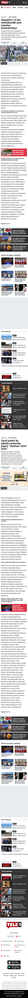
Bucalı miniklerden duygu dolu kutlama (19, 266)
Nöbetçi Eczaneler (7, 941)
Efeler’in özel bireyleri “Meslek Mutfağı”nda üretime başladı (20, 280)
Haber (14, 7)
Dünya (23, 973)
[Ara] (23, 2)
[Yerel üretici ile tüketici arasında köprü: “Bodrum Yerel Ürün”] (14, 478)
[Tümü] (26, 331)
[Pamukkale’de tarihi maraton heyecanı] (7, 274)
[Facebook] (8, 936)
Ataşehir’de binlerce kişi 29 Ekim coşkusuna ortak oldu (7, 267)
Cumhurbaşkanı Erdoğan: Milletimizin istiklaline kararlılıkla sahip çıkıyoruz (19, 354)
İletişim (14, 977)
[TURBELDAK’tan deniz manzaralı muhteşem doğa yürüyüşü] (7, 287)
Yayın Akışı (21, 975)
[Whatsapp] (20, 936)
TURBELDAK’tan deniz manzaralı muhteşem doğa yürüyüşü (6, 294)
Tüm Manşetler (7, 950)
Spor (15, 975)
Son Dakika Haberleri (18, 951)
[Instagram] (14, 936)
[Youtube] (17, 936)
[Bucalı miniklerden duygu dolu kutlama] (21, 261)
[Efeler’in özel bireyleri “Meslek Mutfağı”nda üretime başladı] (21, 274)
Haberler (3, 17)
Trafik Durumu (6, 945)
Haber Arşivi (6, 956)
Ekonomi (20, 7)
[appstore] (14, 962)
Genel (14, 343)
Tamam (19, 996)
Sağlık (11, 975)
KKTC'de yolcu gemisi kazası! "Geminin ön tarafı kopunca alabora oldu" (19, 339)
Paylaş (4, 63)
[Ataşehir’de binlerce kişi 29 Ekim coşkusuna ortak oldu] (7, 261)
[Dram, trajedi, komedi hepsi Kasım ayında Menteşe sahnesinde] (21, 287)
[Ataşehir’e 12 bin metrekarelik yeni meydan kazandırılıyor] (14, 53)
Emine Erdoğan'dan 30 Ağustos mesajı (17, 377)
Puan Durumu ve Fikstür (20, 945)
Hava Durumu (20, 941)
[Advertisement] (14, 314)
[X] (11, 936)
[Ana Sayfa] (2, 7)
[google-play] (14, 967)
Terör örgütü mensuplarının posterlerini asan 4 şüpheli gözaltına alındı (19, 362)
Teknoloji (6, 975)
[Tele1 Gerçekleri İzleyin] (5, 2)
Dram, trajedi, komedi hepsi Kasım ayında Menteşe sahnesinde (20, 294)
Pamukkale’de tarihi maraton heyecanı (6, 279)
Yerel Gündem (12, 17)
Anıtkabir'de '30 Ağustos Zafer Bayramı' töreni (19, 346)
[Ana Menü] (25, 2)
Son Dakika (7, 7)
